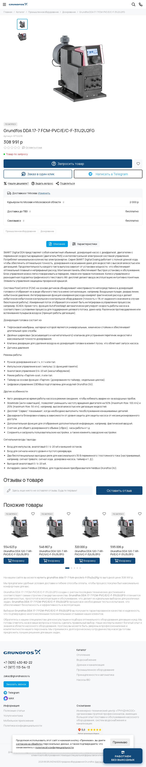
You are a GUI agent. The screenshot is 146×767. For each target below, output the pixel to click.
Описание (59, 244)
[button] (31, 69)
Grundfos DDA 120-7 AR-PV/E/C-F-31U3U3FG (124, 553)
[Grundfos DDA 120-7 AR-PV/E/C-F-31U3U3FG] (126, 527)
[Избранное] (138, 163)
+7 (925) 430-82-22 (18, 662)
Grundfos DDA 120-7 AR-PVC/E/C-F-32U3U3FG (18, 553)
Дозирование (69, 12)
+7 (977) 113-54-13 (17, 667)
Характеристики (87, 244)
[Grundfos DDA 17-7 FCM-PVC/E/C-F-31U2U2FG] (79, 69)
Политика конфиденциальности (23, 725)
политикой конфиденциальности (54, 747)
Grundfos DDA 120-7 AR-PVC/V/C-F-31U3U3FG (53, 553)
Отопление (83, 654)
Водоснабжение (86, 659)
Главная (8, 12)
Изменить (44, 193)
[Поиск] (133, 4)
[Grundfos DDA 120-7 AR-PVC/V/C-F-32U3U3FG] (91, 527)
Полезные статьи (14, 710)
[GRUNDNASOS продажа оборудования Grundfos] (18, 4)
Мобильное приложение (19, 720)
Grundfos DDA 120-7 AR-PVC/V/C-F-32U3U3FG (89, 553)
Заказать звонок (16, 684)
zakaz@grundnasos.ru (17, 676)
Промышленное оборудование (43, 12)
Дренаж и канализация (90, 664)
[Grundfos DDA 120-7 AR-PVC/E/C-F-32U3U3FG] (20, 527)
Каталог (20, 12)
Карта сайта (101, 761)
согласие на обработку (29, 743)
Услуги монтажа (13, 715)
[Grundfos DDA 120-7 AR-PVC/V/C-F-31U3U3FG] (55, 527)
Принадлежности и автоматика (95, 674)
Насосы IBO (83, 679)
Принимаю (120, 742)
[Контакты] (140, 4)
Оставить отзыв (119, 490)
